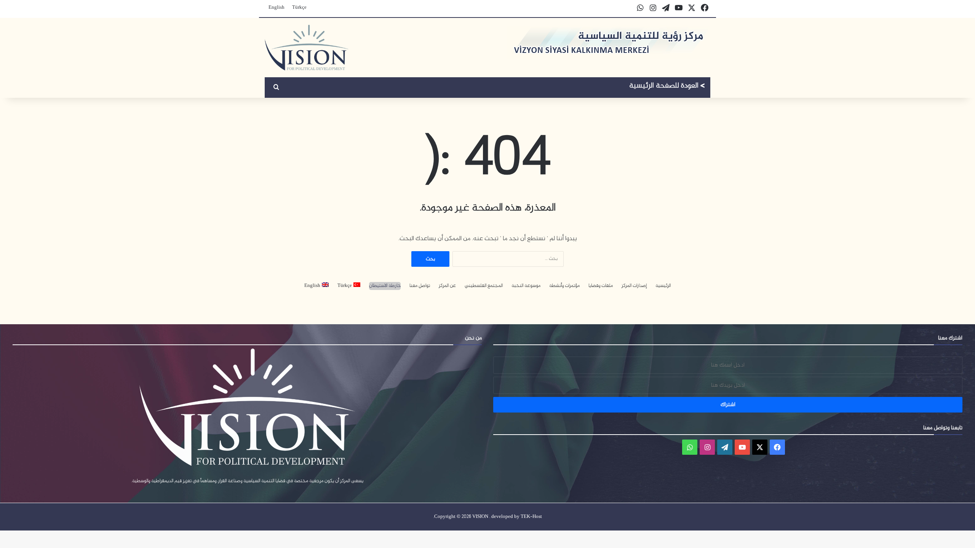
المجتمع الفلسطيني (484, 286)
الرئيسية (663, 286)
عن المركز (447, 286)
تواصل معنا (419, 286)
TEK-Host (531, 517)
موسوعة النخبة (525, 286)
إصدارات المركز (634, 286)
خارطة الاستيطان (385, 286)
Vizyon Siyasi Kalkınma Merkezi (667, 86)
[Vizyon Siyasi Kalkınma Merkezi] (307, 47)
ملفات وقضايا (600, 286)
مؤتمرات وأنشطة (564, 286)
